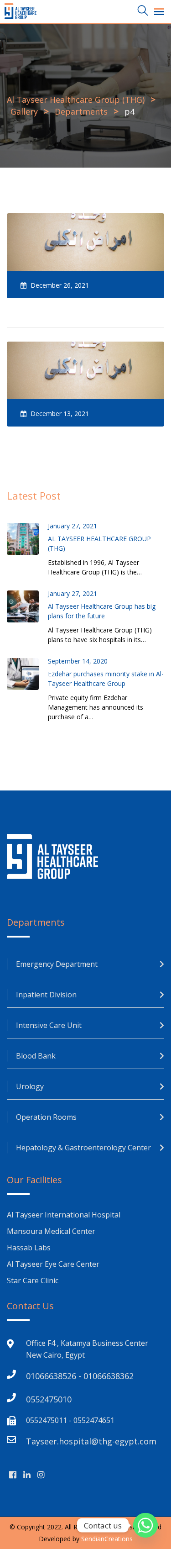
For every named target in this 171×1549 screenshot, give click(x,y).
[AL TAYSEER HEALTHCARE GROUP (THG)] (27, 539)
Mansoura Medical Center (52, 1231)
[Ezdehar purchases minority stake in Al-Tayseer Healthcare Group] (27, 674)
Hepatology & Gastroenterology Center (83, 1148)
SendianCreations (107, 1538)
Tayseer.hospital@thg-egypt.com (91, 1441)
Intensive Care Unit (49, 1025)
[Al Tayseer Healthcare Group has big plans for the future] (27, 606)
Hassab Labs (29, 1248)
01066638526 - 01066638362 (80, 1375)
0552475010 (49, 1399)
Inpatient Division (46, 995)
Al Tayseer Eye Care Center (53, 1264)
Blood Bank (36, 1056)
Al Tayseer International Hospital (63, 1215)
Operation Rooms (46, 1117)
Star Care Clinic (32, 1280)
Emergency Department (57, 964)
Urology (30, 1086)
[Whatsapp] (145, 1525)
